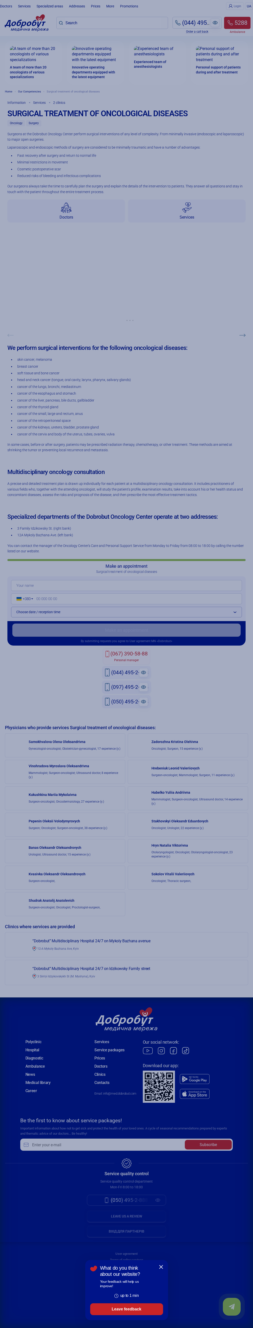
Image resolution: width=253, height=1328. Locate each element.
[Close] (161, 1267)
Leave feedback (126, 1309)
